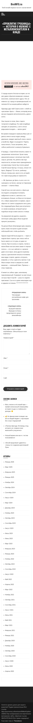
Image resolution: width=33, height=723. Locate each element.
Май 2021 (8, 620)
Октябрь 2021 (10, 600)
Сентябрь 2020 (10, 656)
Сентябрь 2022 (10, 569)
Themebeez (18, 721)
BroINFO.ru (16, 4)
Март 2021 (8, 625)
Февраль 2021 (10, 630)
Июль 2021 (9, 615)
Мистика (25, 83)
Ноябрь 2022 (9, 559)
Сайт (5, 378)
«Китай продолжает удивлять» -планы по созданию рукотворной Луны (16, 445)
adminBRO (25, 86)
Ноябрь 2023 (9, 513)
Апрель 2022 (9, 584)
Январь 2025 (9, 477)
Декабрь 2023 (10, 508)
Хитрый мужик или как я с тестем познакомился (16, 436)
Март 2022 (8, 589)
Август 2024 (9, 497)
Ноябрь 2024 (9, 482)
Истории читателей (11, 83)
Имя (6, 358)
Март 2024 (8, 503)
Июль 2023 (9, 533)
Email (6, 368)
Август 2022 (9, 574)
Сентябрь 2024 (10, 492)
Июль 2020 (9, 666)
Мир (20, 83)
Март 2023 (8, 543)
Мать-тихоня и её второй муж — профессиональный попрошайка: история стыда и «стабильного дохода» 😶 (16, 408)
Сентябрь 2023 (10, 523)
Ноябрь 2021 (9, 594)
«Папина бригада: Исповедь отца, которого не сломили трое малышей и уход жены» (17, 428)
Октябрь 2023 (10, 518)
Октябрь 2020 (10, 651)
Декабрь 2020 (10, 640)
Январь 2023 (9, 554)
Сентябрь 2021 (10, 605)
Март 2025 (8, 467)
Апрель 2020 (9, 671)
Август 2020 (9, 661)
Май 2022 (8, 579)
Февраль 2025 (10, 472)
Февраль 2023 (10, 549)
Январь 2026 (9, 462)
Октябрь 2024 (10, 487)
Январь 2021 (9, 635)
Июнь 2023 (9, 538)
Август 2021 (9, 610)
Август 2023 (9, 528)
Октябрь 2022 (10, 564)
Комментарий (9, 338)
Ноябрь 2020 (9, 646)
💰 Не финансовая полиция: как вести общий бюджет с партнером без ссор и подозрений (17, 419)
